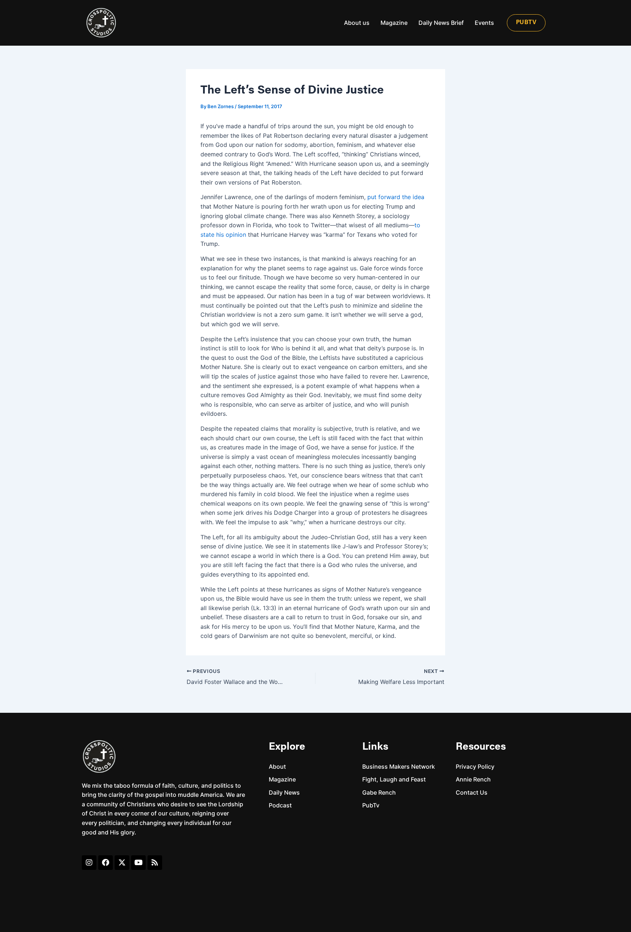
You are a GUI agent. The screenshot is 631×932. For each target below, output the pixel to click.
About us (357, 22)
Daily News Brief (441, 22)
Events (484, 22)
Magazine (394, 22)
